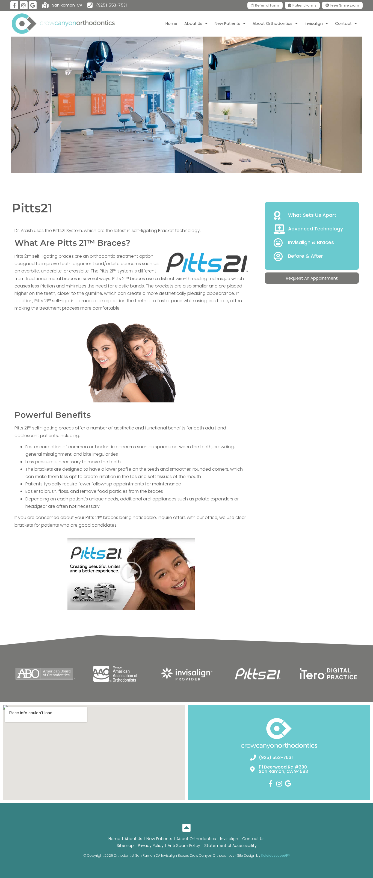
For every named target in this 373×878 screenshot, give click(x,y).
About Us (133, 838)
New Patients (159, 838)
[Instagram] (24, 5)
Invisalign (229, 838)
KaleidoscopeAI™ (275, 855)
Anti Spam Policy (184, 845)
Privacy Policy (151, 845)
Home (171, 23)
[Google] (33, 5)
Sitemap (125, 845)
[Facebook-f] (14, 5)
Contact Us (253, 838)
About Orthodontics (196, 838)
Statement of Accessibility (230, 845)
